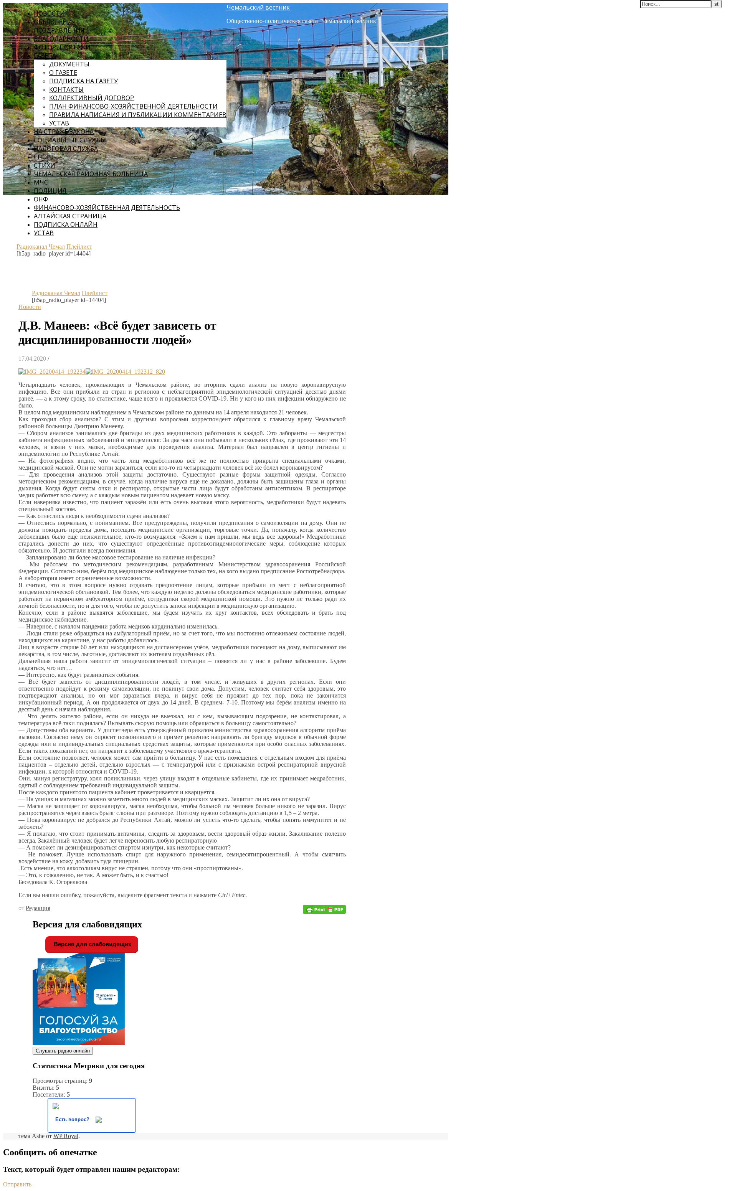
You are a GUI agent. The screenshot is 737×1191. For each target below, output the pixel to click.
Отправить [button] (17, 1184)
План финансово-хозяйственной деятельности (133, 106)
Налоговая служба (66, 148)
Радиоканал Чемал (41, 246)
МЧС (41, 182)
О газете (63, 72)
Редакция (38, 908)
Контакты (66, 89)
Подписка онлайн (65, 224)
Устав (59, 123)
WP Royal (65, 1136)
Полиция (50, 190)
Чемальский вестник (258, 7)
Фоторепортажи (62, 47)
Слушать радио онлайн (63, 1051)
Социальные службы (70, 140)
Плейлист (79, 246)
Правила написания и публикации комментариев (137, 115)
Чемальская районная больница (91, 174)
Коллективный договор (91, 98)
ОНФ (41, 199)
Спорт (44, 157)
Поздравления (59, 30)
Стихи (44, 165)
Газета (45, 55)
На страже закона (64, 131)
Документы (69, 64)
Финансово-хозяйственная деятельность (107, 207)
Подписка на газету (83, 81)
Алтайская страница (70, 216)
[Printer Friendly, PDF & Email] (324, 909)
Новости (49, 13)
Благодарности (61, 39)
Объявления (55, 22)
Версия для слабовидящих (91, 944)
